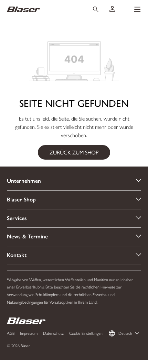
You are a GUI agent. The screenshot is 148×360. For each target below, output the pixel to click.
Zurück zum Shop (74, 152)
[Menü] (137, 9)
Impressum (29, 333)
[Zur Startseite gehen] (42, 9)
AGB (10, 333)
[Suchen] (95, 9)
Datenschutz (53, 333)
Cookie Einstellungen (86, 333)
